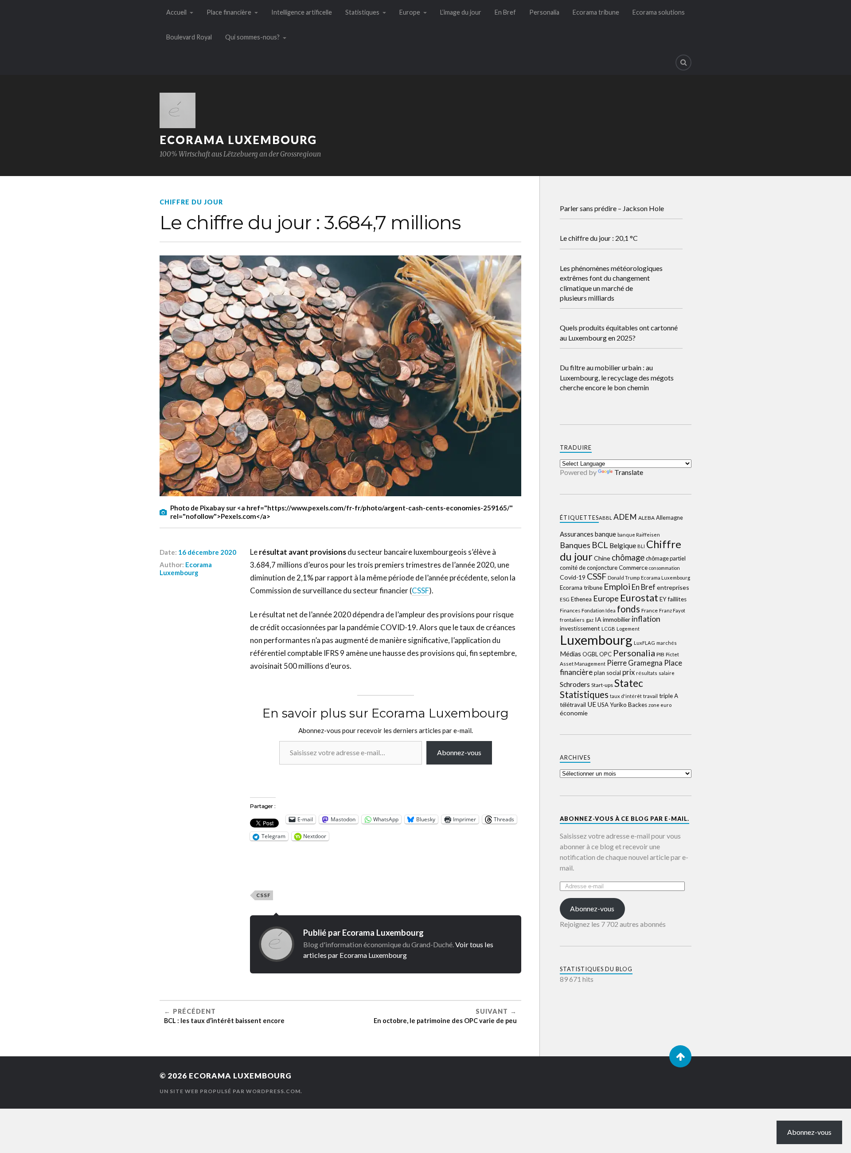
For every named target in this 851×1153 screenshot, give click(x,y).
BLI (641, 546)
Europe (409, 12)
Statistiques (362, 12)
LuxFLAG (644, 643)
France (649, 610)
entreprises (673, 587)
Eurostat (639, 598)
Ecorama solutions (658, 12)
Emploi (617, 586)
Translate (628, 472)
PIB (660, 654)
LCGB (608, 628)
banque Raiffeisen (638, 534)
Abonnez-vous (459, 752)
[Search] (683, 63)
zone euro (659, 705)
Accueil (176, 12)
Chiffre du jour (191, 202)
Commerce (633, 567)
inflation (646, 619)
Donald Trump (624, 577)
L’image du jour (460, 12)
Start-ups (602, 685)
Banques (575, 545)
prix (628, 672)
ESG (565, 599)
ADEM (625, 517)
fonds (628, 609)
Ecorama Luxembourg (238, 139)
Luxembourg (596, 639)
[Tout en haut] (680, 1056)
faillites (677, 599)
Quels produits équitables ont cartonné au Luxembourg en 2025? (619, 332)
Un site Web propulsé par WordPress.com (230, 1091)
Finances (570, 610)
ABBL (605, 518)
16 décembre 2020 (207, 552)
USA (603, 704)
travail (650, 696)
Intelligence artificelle (301, 12)
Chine (602, 558)
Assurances (576, 534)
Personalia (544, 12)
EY (663, 599)
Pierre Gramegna (635, 663)
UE (591, 704)
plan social (607, 672)
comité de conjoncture (588, 567)
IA (598, 619)
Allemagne (669, 517)
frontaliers (572, 620)
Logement (628, 628)
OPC (605, 654)
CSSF (420, 590)
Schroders (575, 684)
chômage (628, 557)
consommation (664, 568)
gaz (589, 620)
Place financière (229, 12)
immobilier (616, 619)
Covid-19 (573, 577)
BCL (600, 545)
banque (605, 534)
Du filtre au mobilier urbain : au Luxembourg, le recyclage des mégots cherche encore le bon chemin (617, 377)
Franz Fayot (672, 610)
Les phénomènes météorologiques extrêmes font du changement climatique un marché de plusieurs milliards (611, 283)
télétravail (573, 704)
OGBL (590, 654)
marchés (666, 643)
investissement (580, 628)
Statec (628, 683)
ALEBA (646, 517)
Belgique (622, 545)
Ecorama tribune (596, 12)
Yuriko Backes (628, 704)
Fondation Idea (599, 610)
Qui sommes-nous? (252, 37)
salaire (667, 673)
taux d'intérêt (626, 696)
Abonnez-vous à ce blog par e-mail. (624, 818)
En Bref (505, 12)
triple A (668, 695)
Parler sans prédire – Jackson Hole (612, 208)
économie (574, 713)
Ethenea (581, 599)
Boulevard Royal (189, 37)
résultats (646, 673)
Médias (570, 654)
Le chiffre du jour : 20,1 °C (599, 238)
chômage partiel (666, 558)
